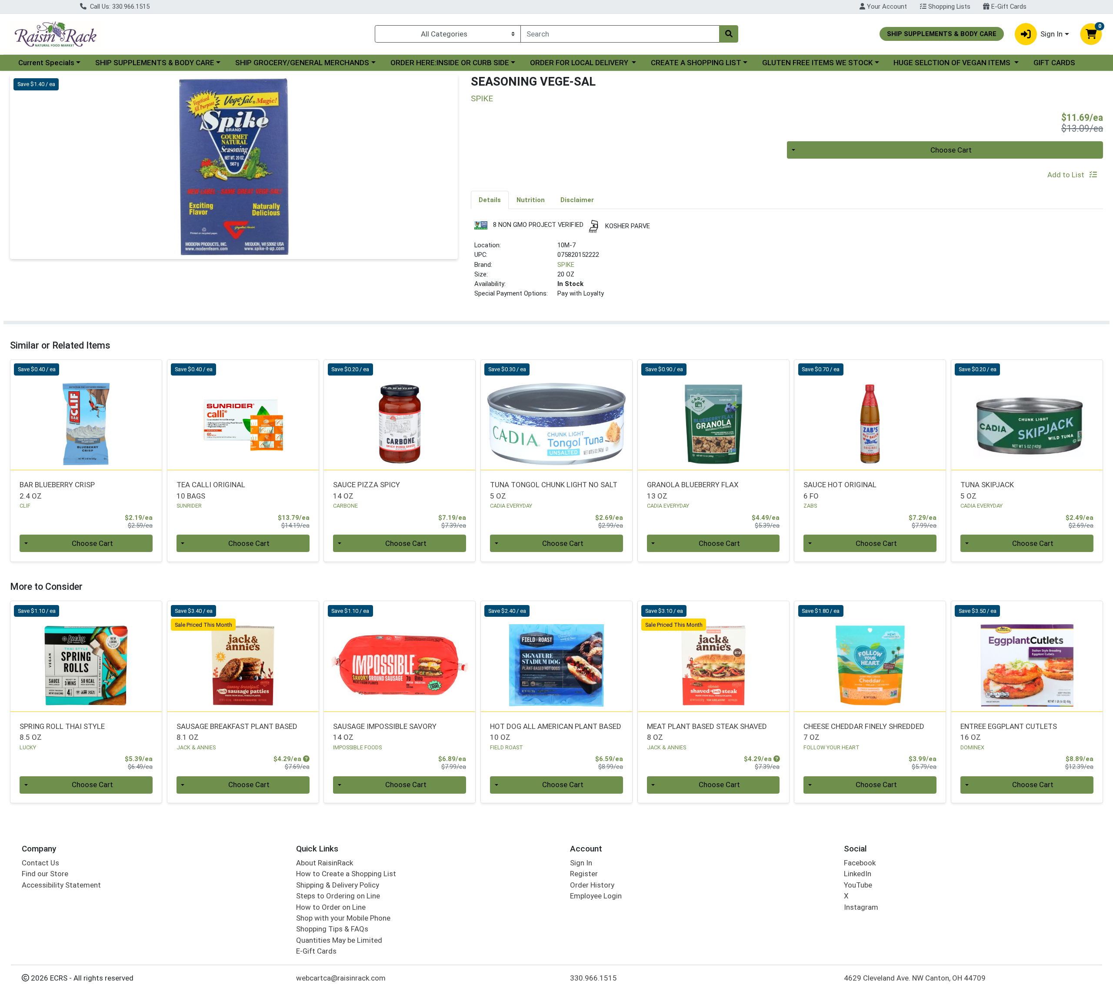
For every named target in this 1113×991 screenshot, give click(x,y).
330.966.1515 (593, 978)
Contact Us (40, 862)
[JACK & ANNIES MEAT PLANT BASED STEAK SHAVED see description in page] (713, 656)
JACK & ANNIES (196, 747)
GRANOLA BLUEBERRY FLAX (693, 490)
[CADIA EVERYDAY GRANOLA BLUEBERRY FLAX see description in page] (713, 414)
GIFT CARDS (1054, 62)
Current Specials (46, 62)
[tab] (490, 199)
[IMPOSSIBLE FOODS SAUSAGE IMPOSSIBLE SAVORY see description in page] (400, 656)
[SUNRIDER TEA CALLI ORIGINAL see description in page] (243, 414)
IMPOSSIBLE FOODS (357, 747)
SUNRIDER (189, 505)
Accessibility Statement (61, 885)
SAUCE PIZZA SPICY (366, 490)
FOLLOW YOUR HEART (831, 747)
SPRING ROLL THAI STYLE (62, 732)
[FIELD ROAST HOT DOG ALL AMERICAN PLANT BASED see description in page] (557, 656)
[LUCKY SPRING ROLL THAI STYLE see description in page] (86, 656)
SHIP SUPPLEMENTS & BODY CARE (154, 62)
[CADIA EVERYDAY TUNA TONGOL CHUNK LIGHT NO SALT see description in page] (557, 414)
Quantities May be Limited (339, 940)
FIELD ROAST (506, 747)
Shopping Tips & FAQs (332, 928)
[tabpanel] (787, 263)
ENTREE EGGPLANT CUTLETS (1008, 732)
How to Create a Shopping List (346, 873)
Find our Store (45, 873)
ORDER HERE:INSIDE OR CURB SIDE (449, 62)
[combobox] (620, 34)
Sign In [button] (1051, 34)
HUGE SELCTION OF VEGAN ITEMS (952, 62)
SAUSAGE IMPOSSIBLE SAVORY (385, 732)
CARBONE (345, 505)
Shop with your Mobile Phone (343, 918)
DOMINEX (972, 747)
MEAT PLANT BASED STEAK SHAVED (707, 732)
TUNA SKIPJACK (987, 490)
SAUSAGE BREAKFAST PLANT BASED (237, 732)
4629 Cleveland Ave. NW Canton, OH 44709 (915, 978)
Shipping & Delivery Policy (337, 885)
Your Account (886, 6)
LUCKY (28, 747)
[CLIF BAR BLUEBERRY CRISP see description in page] (86, 414)
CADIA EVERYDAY (511, 505)
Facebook (860, 862)
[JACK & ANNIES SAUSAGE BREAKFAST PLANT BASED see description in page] (243, 656)
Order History (592, 885)
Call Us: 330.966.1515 (119, 6)
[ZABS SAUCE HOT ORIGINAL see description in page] (870, 414)
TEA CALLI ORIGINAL (211, 490)
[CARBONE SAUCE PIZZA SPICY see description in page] (400, 414)
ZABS (810, 505)
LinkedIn (857, 873)
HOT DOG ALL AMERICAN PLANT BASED (555, 732)
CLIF (25, 505)
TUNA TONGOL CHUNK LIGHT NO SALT (553, 490)
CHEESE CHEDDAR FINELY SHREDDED (863, 732)
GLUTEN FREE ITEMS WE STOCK (817, 62)
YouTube (858, 885)
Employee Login (596, 895)
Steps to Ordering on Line (338, 895)
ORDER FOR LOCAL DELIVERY (580, 62)
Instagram (861, 907)
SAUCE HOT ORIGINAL (839, 490)
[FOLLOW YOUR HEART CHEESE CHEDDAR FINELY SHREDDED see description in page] (870, 656)
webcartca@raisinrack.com (341, 978)
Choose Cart (951, 150)
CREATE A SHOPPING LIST (696, 62)
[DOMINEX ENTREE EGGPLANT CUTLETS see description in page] (1027, 656)
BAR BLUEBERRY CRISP (57, 490)
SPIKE (565, 265)
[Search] (728, 34)
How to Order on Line (331, 907)
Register (584, 873)
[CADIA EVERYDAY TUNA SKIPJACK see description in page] (1027, 414)
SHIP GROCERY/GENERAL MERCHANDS (302, 62)
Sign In (581, 862)
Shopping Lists (948, 6)
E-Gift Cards (1008, 6)
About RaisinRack (324, 862)
